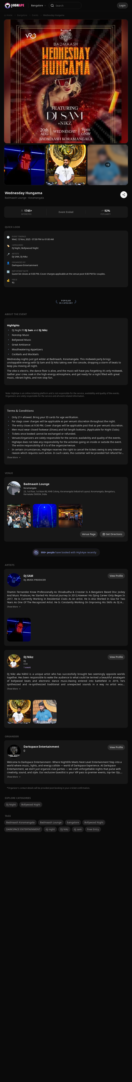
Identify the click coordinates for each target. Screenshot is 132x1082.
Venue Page (89, 534)
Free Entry (93, 829)
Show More (12, 457)
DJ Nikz (64, 829)
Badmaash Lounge (51, 822)
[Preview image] (19, 516)
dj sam (78, 829)
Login (122, 5)
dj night (50, 829)
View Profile (116, 575)
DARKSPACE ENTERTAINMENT (23, 829)
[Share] (123, 194)
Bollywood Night (29, 248)
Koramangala (36, 197)
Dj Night (16, 248)
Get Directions (114, 534)
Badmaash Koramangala (20, 822)
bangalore (73, 822)
